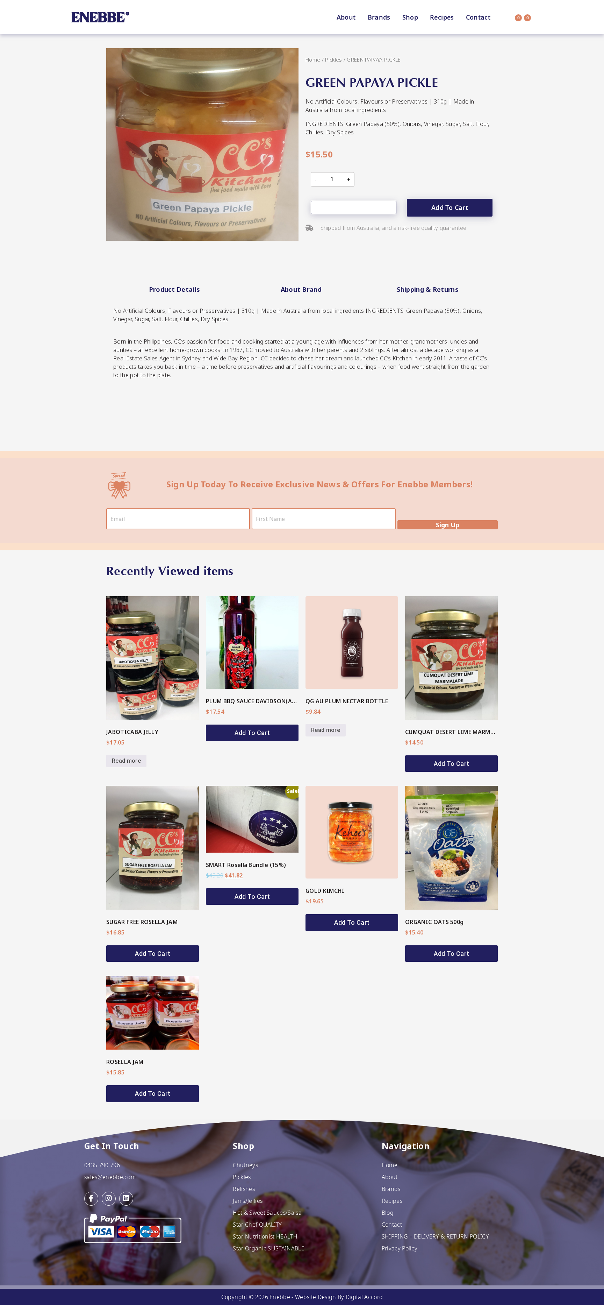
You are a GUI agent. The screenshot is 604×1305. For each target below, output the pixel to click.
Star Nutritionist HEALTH (265, 1236)
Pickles (333, 59)
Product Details (174, 289)
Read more (126, 760)
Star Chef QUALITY (257, 1224)
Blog (388, 1212)
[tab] (174, 289)
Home (312, 59)
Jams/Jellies (248, 1201)
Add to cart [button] (252, 732)
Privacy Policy (399, 1248)
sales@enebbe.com (110, 1177)
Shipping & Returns (428, 289)
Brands (379, 17)
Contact (478, 17)
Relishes (244, 1189)
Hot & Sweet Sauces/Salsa (267, 1212)
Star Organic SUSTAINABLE (268, 1248)
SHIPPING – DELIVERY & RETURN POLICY (435, 1236)
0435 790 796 (102, 1165)
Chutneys (245, 1165)
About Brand (301, 289)
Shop (410, 17)
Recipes (442, 17)
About (346, 17)
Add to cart (449, 207)
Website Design (315, 1297)
